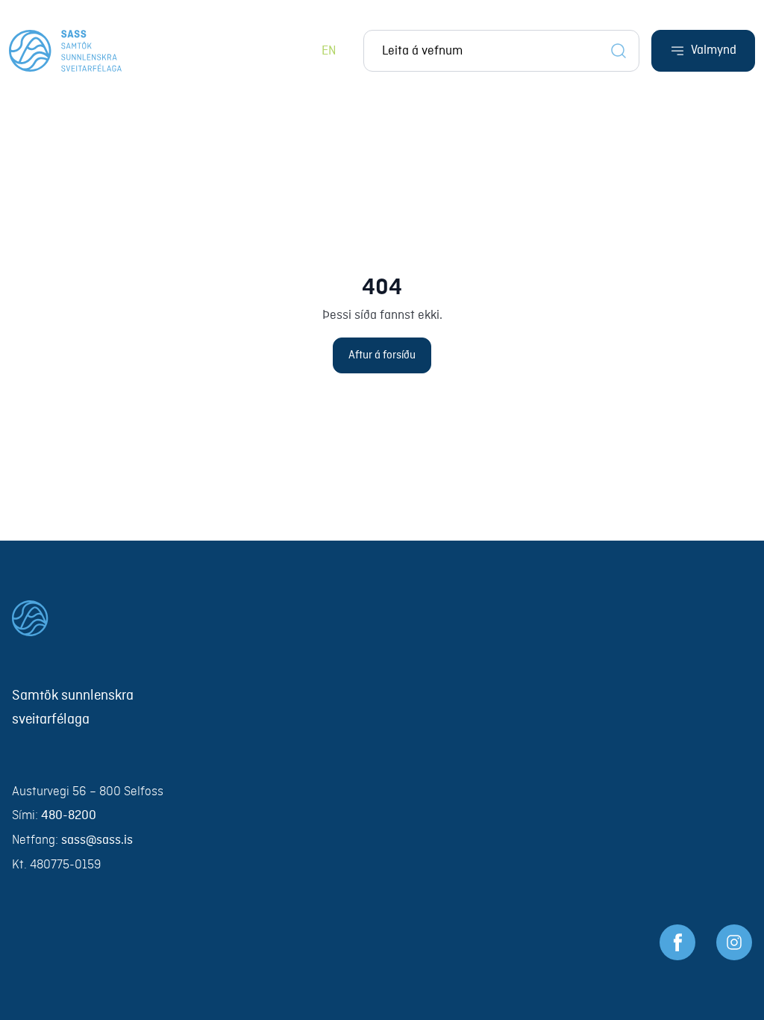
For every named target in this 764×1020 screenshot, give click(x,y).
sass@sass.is (97, 840)
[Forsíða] (65, 51)
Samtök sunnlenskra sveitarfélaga (73, 708)
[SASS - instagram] (734, 942)
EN (329, 51)
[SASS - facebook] (677, 942)
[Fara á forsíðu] (382, 618)
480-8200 (68, 816)
